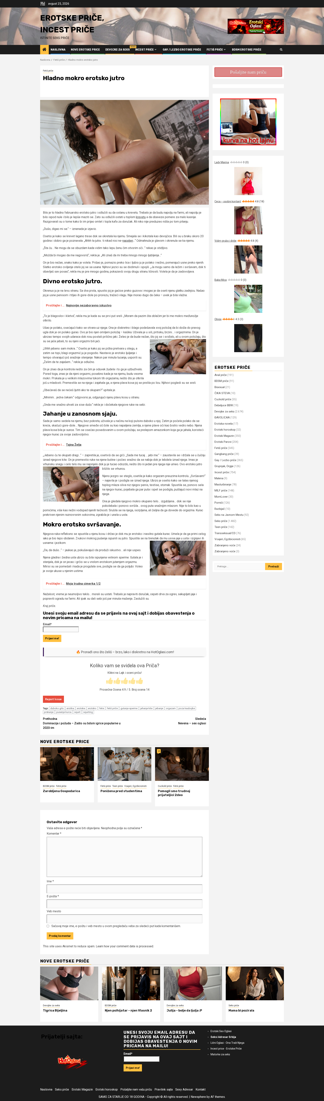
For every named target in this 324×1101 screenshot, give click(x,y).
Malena (218, 478)
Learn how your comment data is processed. (125, 946)
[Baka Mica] (248, 299)
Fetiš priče (215, 49)
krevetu (141, 217)
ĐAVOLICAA (222, 417)
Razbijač (219, 509)
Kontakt (201, 1089)
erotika (70, 708)
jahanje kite (146, 708)
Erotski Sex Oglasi (221, 1031)
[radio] (109, 681)
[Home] (44, 49)
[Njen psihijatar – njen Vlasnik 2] (131, 983)
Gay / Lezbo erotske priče (182, 49)
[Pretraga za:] (239, 566)
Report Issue (53, 699)
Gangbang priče (224, 454)
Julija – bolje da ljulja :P (184, 1010)
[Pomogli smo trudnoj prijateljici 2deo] (182, 764)
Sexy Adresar (184, 1089)
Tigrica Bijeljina (55, 1010)
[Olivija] (248, 338)
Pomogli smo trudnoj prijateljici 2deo (174, 793)
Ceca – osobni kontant (239, 201)
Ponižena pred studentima (121, 791)
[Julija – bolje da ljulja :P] (193, 983)
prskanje (48, 712)
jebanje (159, 708)
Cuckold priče (165, 786)
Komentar (54, 833)
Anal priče (220, 375)
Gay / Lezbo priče (225, 460)
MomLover (221, 496)
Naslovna (58, 49)
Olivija (228, 319)
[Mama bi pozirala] (255, 983)
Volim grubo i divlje (236, 240)
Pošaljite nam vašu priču (136, 1089)
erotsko (92, 708)
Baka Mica (230, 279)
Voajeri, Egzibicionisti (135, 786)
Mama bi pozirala (241, 1010)
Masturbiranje (222, 484)
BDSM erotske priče (246, 49)
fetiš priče (112, 708)
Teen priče (117, 786)
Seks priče (220, 521)
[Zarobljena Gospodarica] (67, 764)
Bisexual (219, 387)
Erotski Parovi (222, 442)
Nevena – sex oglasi (192, 721)
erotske (81, 708)
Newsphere (198, 1097)
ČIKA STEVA (222, 393)
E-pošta (53, 896)
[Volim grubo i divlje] (248, 259)
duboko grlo (57, 708)
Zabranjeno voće (224, 545)
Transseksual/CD (225, 533)
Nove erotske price (85, 49)
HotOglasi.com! (162, 652)
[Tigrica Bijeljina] (69, 983)
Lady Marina (231, 162)
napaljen (127, 240)
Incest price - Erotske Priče (226, 1048)
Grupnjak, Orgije (223, 466)
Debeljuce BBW (223, 405)
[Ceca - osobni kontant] (248, 220)
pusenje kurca (63, 712)
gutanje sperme (129, 708)
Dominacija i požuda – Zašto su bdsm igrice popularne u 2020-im (82, 723)
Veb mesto (54, 911)
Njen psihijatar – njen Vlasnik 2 (128, 1010)
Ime (50, 881)
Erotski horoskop (225, 429)
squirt (77, 712)
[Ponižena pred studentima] (125, 764)
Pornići (218, 502)
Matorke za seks (220, 1054)
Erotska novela (223, 423)
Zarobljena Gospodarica (61, 791)
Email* (47, 624)
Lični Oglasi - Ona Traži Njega (227, 1042)
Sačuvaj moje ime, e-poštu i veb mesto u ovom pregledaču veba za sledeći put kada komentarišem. (116, 926)
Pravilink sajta (163, 1089)
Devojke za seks (117, 49)
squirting (88, 712)
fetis (101, 708)
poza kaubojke (186, 708)
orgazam (171, 708)
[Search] (281, 49)
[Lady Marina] (248, 181)
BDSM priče (49, 786)
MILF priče (220, 490)
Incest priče (144, 49)
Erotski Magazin (224, 436)
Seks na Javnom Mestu (228, 515)
